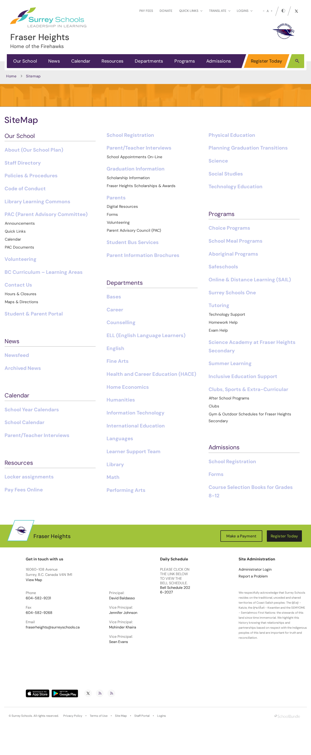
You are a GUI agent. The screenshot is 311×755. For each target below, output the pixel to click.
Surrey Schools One (232, 292)
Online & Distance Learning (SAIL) (250, 279)
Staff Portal (142, 716)
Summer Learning (230, 363)
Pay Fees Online (24, 489)
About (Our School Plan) (34, 150)
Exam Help (218, 330)
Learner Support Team (134, 451)
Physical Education (232, 135)
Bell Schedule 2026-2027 (175, 590)
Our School (25, 61)
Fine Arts (118, 361)
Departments (149, 61)
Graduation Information (136, 168)
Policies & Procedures (31, 175)
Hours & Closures (20, 293)
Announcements (20, 223)
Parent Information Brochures (143, 255)
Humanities (121, 400)
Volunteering (20, 259)
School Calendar (24, 422)
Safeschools (223, 266)
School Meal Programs (236, 241)
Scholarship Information (128, 177)
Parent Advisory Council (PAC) (134, 230)
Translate (217, 11)
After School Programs (229, 398)
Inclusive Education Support (243, 376)
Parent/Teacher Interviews (37, 435)
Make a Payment (241, 536)
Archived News (23, 368)
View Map (34, 579)
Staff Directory (23, 163)
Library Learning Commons (37, 201)
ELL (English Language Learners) (146, 335)
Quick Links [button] (188, 11)
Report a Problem (253, 576)
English (115, 348)
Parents (116, 197)
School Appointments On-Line (134, 156)
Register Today (266, 61)
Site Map (121, 716)
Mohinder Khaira (122, 627)
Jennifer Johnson (123, 612)
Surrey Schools (22, 716)
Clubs (214, 406)
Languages (120, 438)
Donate (166, 11)
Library (115, 464)
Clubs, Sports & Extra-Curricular (248, 389)
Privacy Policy (72, 716)
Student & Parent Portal (34, 313)
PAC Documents (19, 247)
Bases (114, 296)
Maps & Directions (21, 301)
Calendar (80, 61)
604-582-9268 (39, 612)
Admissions (218, 61)
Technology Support (227, 314)
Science (218, 161)
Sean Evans (118, 642)
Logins (161, 716)
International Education (136, 425)
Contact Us (18, 285)
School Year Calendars (32, 409)
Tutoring (219, 305)
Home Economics (128, 387)
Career (115, 309)
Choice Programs (229, 228)
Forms (112, 214)
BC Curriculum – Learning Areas (44, 272)
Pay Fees (146, 11)
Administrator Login (255, 569)
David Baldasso (122, 598)
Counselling (121, 322)
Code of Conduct (25, 188)
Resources (112, 61)
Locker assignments (29, 476)
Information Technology (135, 412)
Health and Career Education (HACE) (151, 374)
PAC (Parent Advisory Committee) (46, 214)
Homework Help (223, 322)
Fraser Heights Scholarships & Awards (141, 185)
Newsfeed (17, 355)
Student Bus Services (133, 242)
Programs (184, 61)
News (54, 61)
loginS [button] (242, 11)
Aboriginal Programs (233, 254)
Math (113, 477)
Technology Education (236, 186)
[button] (297, 60)
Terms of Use (98, 716)
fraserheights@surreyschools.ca (53, 627)
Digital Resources (122, 206)
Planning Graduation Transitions (248, 148)
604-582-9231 (38, 598)
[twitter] (296, 11)
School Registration (130, 135)
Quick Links (15, 231)
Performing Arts (126, 490)
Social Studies (226, 173)
